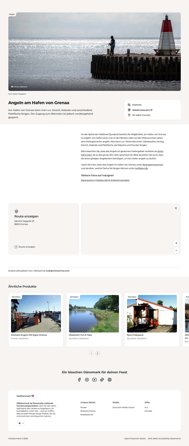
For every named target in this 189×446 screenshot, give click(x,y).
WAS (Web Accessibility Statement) (164, 438)
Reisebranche (86, 414)
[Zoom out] (176, 250)
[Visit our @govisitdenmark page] (102, 379)
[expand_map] (176, 208)
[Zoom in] (176, 243)
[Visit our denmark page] (79, 379)
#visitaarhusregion (120, 180)
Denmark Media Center (124, 407)
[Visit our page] (87, 379)
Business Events (88, 411)
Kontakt (148, 411)
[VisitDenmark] (25, 396)
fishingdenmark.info (152, 164)
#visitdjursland (102, 180)
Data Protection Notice (135, 438)
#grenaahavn (88, 180)
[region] (131, 229)
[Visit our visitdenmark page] (94, 379)
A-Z (146, 407)
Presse (83, 407)
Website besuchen (141, 110)
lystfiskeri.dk (141, 168)
